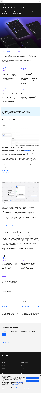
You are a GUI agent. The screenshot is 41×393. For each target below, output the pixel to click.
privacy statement (16, 384)
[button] (37, 1)
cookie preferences (19, 382)
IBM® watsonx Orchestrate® (19, 211)
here (17, 387)
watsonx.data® (27, 150)
